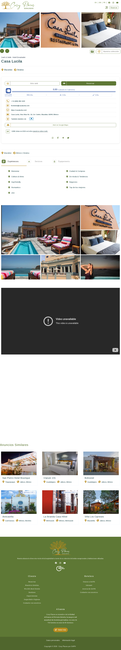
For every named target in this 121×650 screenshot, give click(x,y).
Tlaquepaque (10, 482)
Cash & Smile (6, 57)
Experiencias (32, 596)
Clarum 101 (50, 478)
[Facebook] (109, 2)
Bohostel (89, 478)
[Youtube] (117, 2)
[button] (114, 7)
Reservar (32, 582)
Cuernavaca (9, 521)
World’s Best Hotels (32, 589)
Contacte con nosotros (32, 603)
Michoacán (50, 521)
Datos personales (53, 640)
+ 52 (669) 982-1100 (18, 101)
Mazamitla (91, 521)
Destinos (32, 592)
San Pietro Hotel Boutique (16, 478)
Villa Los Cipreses (94, 517)
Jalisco (22, 482)
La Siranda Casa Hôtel (55, 517)
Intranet (89, 585)
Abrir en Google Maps (60, 125)
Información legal (68, 640)
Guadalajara (50, 482)
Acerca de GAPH (89, 589)
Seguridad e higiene (32, 599)
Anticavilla (7, 517)
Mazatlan (8, 70)
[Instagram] (113, 2)
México (19, 153)
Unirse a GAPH (89, 582)
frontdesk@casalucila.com (20, 105)
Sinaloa (20, 70)
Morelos (28, 521)
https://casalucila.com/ (19, 110)
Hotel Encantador (19, 57)
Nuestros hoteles (32, 585)
